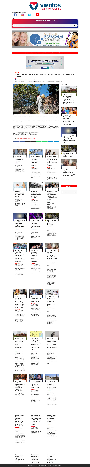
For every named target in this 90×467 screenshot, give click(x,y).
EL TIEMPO (49, 226)
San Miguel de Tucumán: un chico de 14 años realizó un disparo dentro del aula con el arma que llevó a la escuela (52, 344)
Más (63, 53)
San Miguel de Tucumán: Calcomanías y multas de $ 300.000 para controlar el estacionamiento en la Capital (20, 256)
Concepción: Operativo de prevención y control (19, 159)
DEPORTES (33, 303)
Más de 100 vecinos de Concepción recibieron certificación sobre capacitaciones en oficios (35, 256)
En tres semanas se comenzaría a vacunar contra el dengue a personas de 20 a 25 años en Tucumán (52, 161)
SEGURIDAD (17, 263)
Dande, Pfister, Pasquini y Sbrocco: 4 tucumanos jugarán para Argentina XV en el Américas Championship (20, 420)
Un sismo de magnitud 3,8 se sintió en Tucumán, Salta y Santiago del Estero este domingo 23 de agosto (36, 344)
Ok (60, 465)
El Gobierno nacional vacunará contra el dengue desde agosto (20, 193)
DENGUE (17, 72)
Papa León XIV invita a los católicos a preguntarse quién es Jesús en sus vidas (51, 385)
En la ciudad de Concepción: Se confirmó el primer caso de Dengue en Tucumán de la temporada (35, 161)
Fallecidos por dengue (31, 138)
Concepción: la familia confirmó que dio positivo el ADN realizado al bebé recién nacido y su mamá (36, 419)
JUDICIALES (49, 261)
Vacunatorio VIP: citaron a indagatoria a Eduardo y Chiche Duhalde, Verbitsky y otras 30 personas (52, 255)
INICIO (26, 53)
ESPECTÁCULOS (34, 229)
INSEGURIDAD (17, 309)
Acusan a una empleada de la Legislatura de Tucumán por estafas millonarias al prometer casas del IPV (68, 99)
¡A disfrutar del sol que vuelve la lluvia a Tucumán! (68, 155)
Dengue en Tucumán (23, 138)
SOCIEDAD (37, 53)
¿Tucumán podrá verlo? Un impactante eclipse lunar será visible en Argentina (20, 224)
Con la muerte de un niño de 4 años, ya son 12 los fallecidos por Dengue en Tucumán (36, 193)
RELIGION (48, 390)
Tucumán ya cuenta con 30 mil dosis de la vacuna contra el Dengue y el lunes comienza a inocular (52, 194)
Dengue (18, 138)
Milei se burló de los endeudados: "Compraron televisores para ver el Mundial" (36, 384)
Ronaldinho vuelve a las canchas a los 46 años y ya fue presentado (20, 384)
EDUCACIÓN (50, 53)
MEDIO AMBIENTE (34, 351)
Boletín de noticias (65, 179)
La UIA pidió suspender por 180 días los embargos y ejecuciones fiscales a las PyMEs (51, 301)
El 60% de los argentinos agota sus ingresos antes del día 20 (19, 458)
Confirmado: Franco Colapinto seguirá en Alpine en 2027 (36, 299)
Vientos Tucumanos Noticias (23, 79)
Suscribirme (68, 186)
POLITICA (31, 53)
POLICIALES (44, 53)
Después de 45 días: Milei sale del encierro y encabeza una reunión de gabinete (51, 418)
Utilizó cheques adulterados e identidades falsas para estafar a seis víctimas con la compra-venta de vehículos (19, 302)
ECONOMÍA (58, 53)
